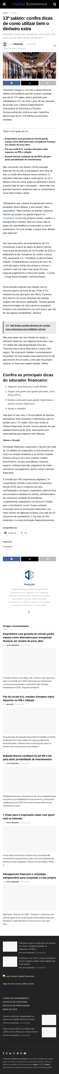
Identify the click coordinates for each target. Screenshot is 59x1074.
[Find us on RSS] (18, 989)
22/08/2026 (42, 953)
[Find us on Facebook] (3, 989)
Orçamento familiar (12, 218)
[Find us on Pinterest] (18, 1053)
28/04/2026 (20, 704)
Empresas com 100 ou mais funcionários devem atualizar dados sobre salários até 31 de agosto (37, 961)
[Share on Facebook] (11, 83)
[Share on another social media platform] (47, 83)
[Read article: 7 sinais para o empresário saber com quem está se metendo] (29, 839)
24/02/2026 (26, 822)
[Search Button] (54, 4)
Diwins (35, 1065)
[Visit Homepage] (29, 4)
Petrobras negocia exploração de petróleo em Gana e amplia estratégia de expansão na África (37, 946)
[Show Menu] (4, 4)
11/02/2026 (26, 882)
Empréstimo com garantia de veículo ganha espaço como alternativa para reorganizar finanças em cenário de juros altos (30, 141)
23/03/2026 (26, 763)
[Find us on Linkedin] (13, 989)
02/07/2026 (26, 645)
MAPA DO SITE (10, 1009)
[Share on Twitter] (30, 83)
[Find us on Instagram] (8, 989)
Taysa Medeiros (12, 645)
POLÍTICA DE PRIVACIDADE (16, 1005)
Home (5, 13)
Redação (18, 44)
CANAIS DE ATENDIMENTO (16, 998)
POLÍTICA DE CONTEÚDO (15, 1002)
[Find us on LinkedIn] (10, 1053)
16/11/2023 (31, 44)
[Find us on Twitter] (14, 1053)
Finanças (13, 13)
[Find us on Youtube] (25, 1053)
